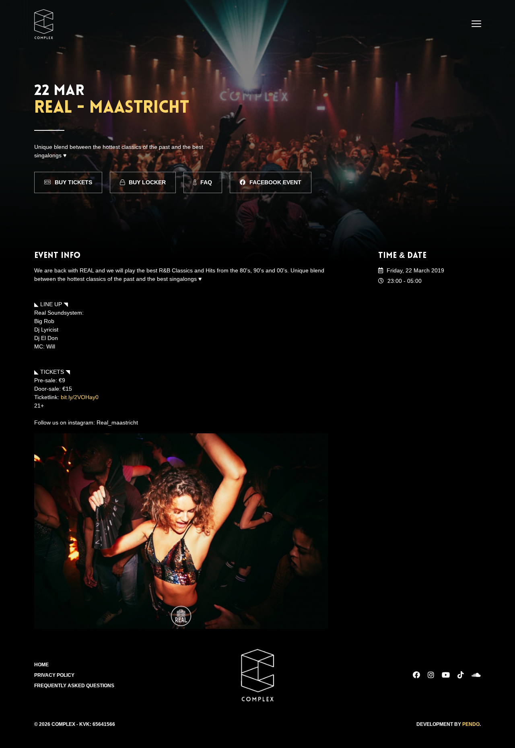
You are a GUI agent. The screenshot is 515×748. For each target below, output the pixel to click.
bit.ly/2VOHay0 (80, 397)
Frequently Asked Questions (74, 685)
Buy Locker (147, 182)
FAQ (206, 182)
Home (41, 665)
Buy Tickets (73, 182)
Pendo (471, 724)
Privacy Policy (54, 675)
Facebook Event (275, 182)
